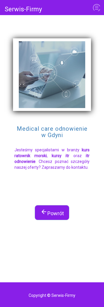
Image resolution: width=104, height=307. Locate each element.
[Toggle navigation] (96, 7)
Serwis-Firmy (23, 9)
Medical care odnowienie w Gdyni (52, 132)
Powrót (52, 212)
